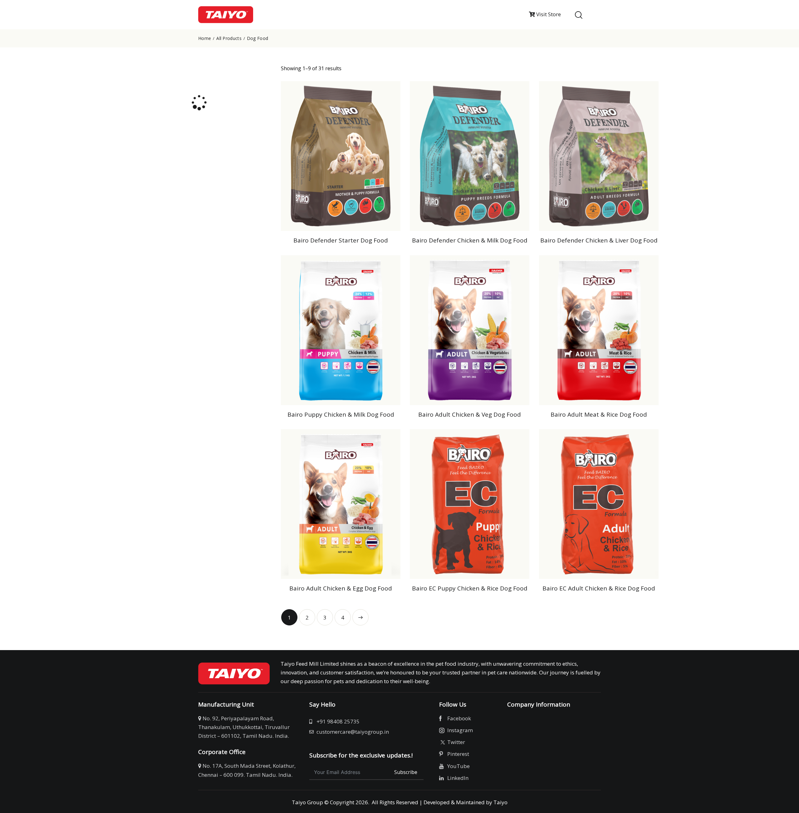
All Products (229, 38)
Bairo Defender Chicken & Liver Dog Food (598, 240)
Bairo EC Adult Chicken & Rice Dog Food (598, 588)
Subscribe (405, 772)
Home (204, 38)
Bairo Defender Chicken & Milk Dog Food (469, 240)
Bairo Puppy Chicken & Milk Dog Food (340, 415)
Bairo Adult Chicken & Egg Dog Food (340, 588)
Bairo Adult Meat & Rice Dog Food (599, 415)
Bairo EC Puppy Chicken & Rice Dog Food (469, 588)
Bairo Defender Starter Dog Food (340, 240)
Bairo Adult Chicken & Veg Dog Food (469, 415)
